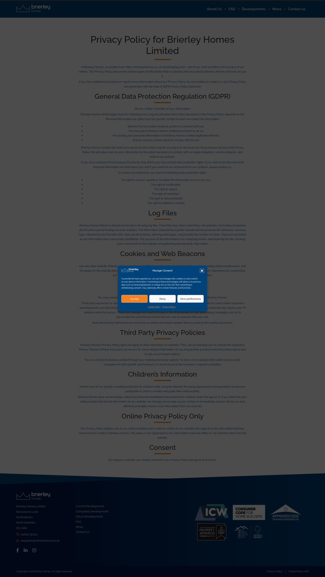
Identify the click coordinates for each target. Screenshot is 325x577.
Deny (162, 298)
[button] (202, 270)
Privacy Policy (169, 307)
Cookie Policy (154, 307)
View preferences (190, 298)
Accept (134, 298)
